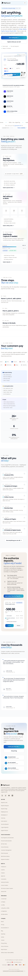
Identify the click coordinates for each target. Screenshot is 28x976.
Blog (2, 930)
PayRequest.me (4, 811)
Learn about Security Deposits (13, 596)
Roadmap (3, 934)
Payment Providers (5, 859)
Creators (3, 872)
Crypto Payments (4, 827)
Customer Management (6, 850)
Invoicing (3, 818)
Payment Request (5, 805)
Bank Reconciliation (5, 856)
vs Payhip (3, 901)
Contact (2, 940)
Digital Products (4, 830)
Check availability (21, 127)
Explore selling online (8, 225)
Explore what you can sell (14, 42)
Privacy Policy (4, 943)
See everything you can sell (13, 540)
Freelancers (3, 866)
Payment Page (4, 808)
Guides (2, 937)
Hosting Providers (5, 882)
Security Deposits (5, 824)
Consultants (3, 879)
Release (18, 625)
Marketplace (3, 815)
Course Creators (4, 885)
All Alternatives (4, 914)
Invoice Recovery (4, 847)
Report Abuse (4, 949)
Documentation (4, 927)
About (2, 921)
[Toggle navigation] (25, 3)
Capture (9, 625)
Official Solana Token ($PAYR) (7, 952)
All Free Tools (4, 844)
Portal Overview (4, 853)
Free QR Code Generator (6, 840)
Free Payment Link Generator (7, 837)
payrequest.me (17, 125)
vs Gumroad (3, 898)
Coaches (3, 869)
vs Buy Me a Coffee (5, 908)
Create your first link (13, 746)
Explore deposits (6, 262)
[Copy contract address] (24, 971)
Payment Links (4, 802)
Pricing (2, 924)
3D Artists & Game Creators (7, 888)
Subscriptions (4, 821)
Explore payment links (8, 187)
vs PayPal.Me (4, 911)
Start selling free (13, 37)
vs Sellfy (3, 905)
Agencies (3, 876)
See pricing (14, 751)
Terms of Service (4, 946)
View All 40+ (3, 891)
